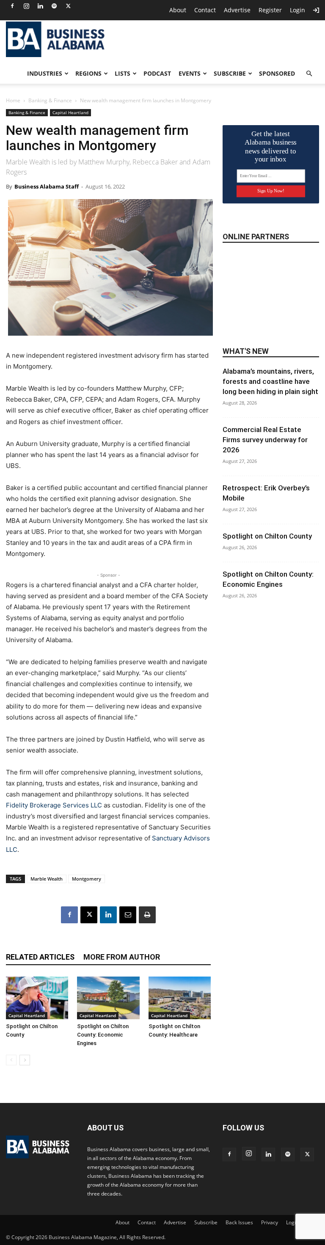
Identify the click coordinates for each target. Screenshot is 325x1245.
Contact (205, 10)
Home (13, 100)
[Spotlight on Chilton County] (37, 998)
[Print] (147, 914)
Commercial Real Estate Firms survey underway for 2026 (265, 439)
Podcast (157, 73)
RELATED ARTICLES (40, 956)
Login (297, 10)
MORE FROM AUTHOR (121, 956)
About (177, 10)
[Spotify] (54, 6)
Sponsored (277, 73)
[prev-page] (11, 1060)
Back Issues (239, 1222)
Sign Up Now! (270, 191)
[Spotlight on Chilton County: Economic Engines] (108, 998)
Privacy (269, 1222)
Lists (122, 73)
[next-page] (24, 1060)
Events (190, 73)
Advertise (237, 10)
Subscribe (230, 73)
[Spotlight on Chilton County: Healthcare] (180, 998)
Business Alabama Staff (46, 186)
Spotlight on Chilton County (267, 536)
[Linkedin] (40, 6)
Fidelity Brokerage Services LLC (54, 805)
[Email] (127, 914)
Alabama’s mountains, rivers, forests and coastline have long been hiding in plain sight (270, 381)
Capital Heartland (70, 112)
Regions (88, 73)
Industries (44, 73)
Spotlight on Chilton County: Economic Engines (103, 1034)
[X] (68, 6)
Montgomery (86, 879)
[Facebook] (12, 6)
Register (270, 10)
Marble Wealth (46, 879)
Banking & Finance (50, 100)
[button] (309, 74)
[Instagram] (26, 6)
